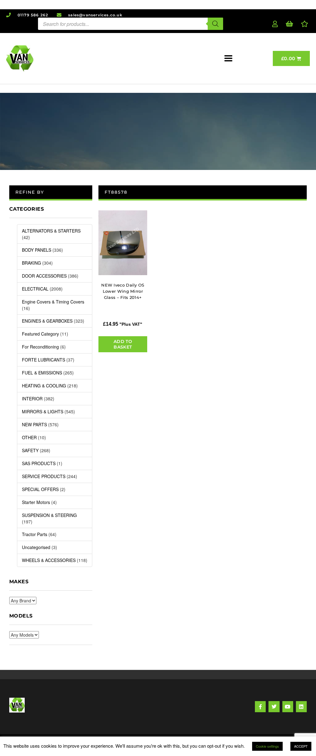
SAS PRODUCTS (39, 463)
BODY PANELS (36, 250)
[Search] (215, 24)
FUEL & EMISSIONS (42, 373)
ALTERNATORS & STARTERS (51, 231)
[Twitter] (273, 706)
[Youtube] (287, 706)
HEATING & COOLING (44, 385)
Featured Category (40, 334)
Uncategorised (36, 547)
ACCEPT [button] (301, 746)
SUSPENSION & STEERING (49, 515)
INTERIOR (32, 398)
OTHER (29, 437)
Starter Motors (36, 502)
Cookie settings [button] (267, 746)
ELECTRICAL (35, 289)
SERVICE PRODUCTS (43, 476)
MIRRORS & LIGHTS (42, 411)
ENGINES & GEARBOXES (47, 321)
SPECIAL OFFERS (40, 489)
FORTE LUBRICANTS (43, 360)
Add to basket (123, 344)
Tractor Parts (34, 534)
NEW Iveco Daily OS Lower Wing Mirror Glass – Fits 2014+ (122, 291)
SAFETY (30, 450)
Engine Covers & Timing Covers (53, 302)
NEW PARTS (34, 424)
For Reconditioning (40, 347)
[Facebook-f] (260, 706)
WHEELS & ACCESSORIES (49, 560)
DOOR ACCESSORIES (44, 276)
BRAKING (31, 263)
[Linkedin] (301, 706)
